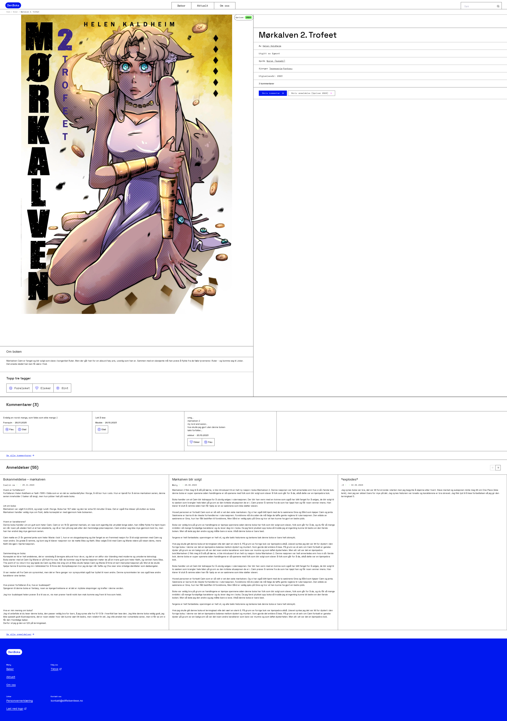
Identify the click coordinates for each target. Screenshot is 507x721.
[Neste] (498, 467)
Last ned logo (14, 708)
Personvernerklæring (19, 700)
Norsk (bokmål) (276, 61)
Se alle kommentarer (18, 455)
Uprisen (243, 17)
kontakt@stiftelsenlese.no (67, 700)
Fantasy (287, 68)
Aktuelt (202, 6)
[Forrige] (492, 467)
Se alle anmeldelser (18, 634)
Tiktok (54, 669)
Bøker (181, 6)
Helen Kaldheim (272, 46)
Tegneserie (276, 68)
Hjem (8, 12)
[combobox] (481, 5)
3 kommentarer (266, 83)
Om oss (224, 6)
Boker (15, 12)
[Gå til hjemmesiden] (87, 5)
